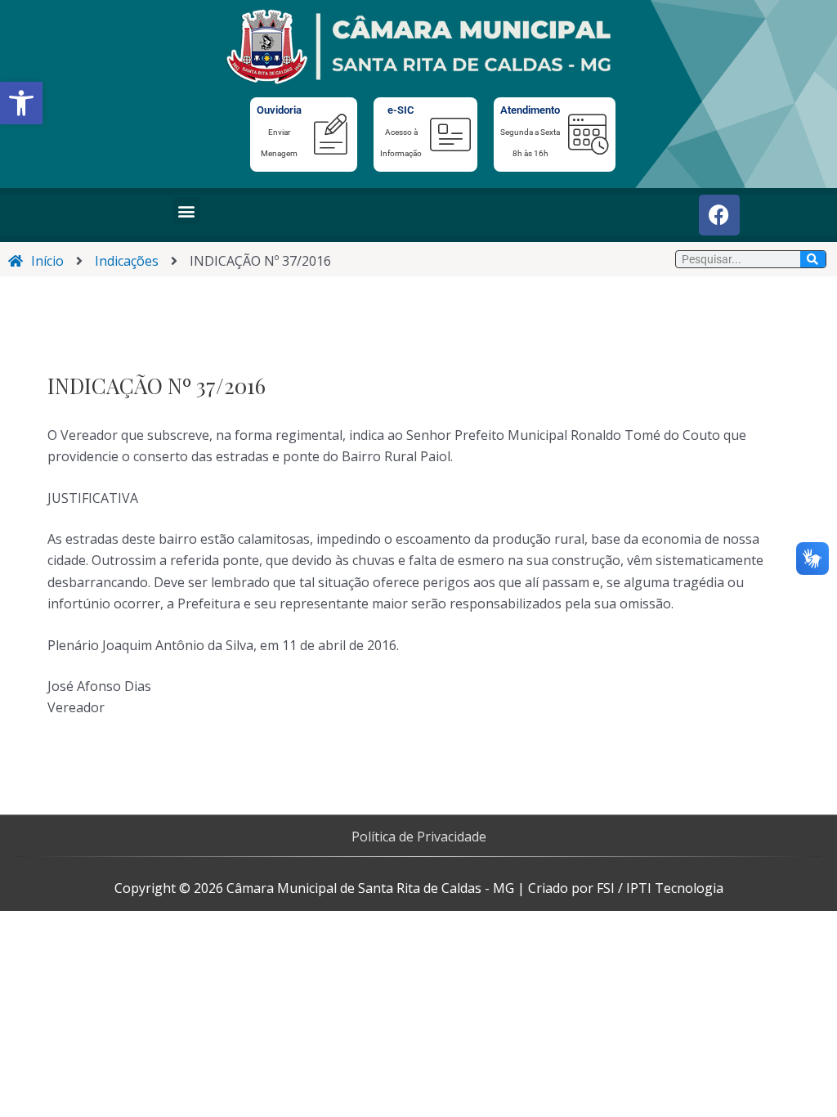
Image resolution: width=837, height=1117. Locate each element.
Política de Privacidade (418, 837)
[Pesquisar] (813, 259)
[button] (21, 103)
